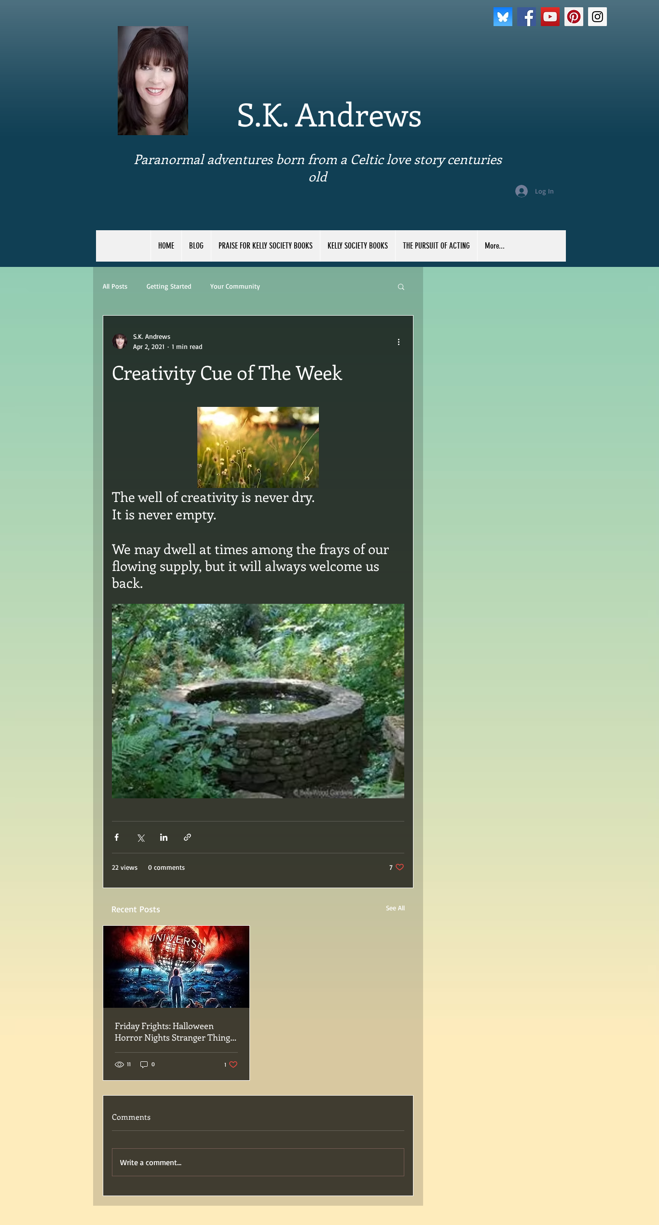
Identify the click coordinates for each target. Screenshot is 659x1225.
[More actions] (398, 341)
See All (395, 908)
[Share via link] (187, 837)
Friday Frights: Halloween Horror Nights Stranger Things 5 (174, 1031)
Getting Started (169, 286)
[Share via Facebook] (116, 837)
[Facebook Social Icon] (526, 16)
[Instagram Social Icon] (597, 16)
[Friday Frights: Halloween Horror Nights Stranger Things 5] (176, 967)
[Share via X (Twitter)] (140, 837)
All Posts (115, 286)
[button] (401, 286)
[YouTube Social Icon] (550, 16)
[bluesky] (503, 16)
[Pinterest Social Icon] (573, 16)
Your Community (235, 286)
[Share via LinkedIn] (163, 837)
